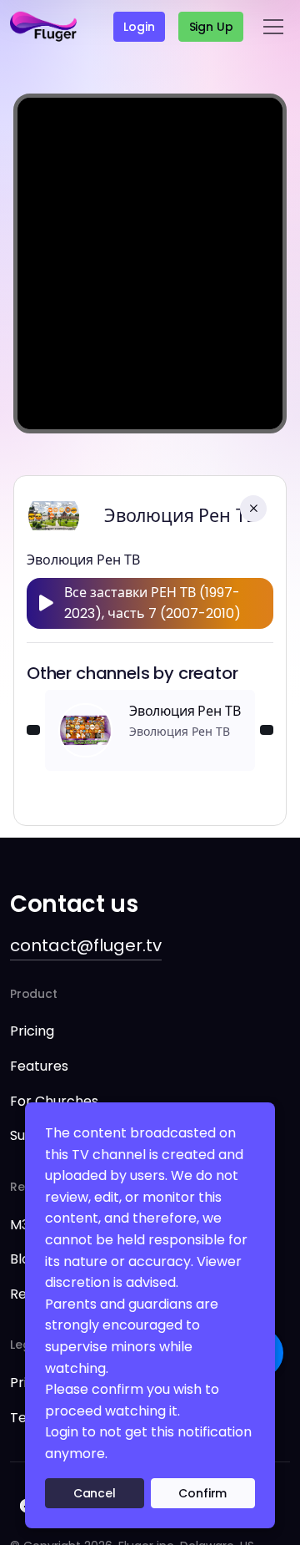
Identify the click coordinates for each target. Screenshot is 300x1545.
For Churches (54, 1101)
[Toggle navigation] (273, 26)
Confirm (202, 1493)
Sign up (211, 26)
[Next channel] (266, 730)
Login (138, 26)
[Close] (253, 508)
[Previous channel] (33, 730)
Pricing (32, 1031)
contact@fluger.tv (86, 945)
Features (39, 1066)
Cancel (94, 1493)
